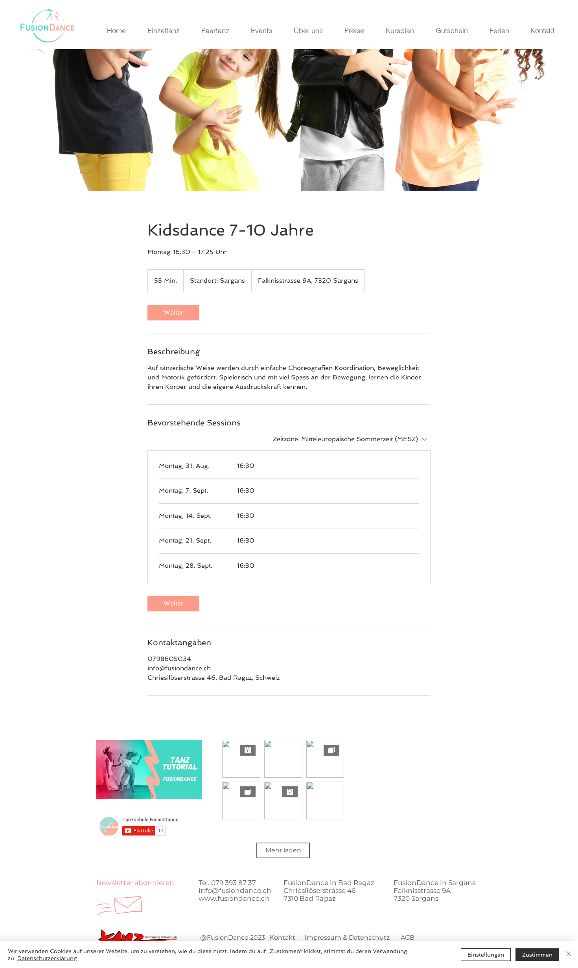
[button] (135, 883)
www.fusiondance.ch (234, 898)
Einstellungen (486, 954)
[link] (173, 312)
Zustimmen (537, 954)
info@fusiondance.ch (235, 890)
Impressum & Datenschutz (346, 937)
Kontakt (282, 937)
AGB (407, 937)
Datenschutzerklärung (47, 958)
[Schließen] (568, 955)
